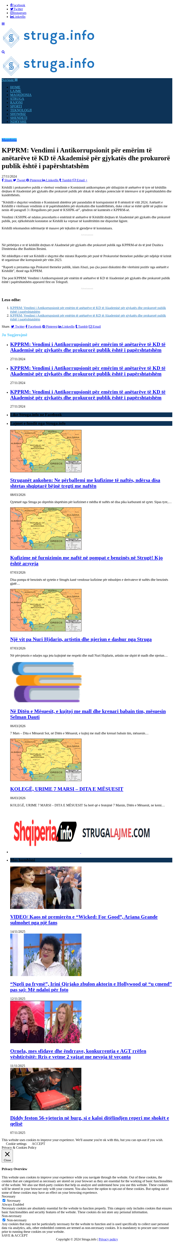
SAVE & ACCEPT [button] (15, 1235)
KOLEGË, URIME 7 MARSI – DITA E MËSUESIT (66, 789)
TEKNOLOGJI (21, 110)
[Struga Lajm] (49, 48)
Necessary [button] (8, 1196)
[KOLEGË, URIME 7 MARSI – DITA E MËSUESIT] (45, 780)
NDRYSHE (18, 121)
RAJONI (16, 102)
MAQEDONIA (21, 95)
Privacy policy (108, 1239)
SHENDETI (18, 118)
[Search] (3, 52)
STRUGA (17, 98)
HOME (15, 87)
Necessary (14, 1200)
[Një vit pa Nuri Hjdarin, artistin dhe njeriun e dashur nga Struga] (45, 630)
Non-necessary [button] (12, 1216)
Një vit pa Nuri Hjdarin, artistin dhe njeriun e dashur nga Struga (81, 639)
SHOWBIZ (18, 114)
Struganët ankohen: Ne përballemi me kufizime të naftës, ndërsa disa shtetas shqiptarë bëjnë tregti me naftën (85, 483)
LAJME (15, 91)
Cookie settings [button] (16, 1144)
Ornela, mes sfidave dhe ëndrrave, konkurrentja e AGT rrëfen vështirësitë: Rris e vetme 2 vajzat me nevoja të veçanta (78, 1054)
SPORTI (16, 106)
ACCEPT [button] (38, 1144)
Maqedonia (9, 140)
